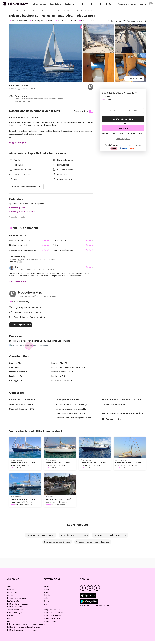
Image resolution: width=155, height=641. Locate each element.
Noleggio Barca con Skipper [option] (57, 542)
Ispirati (143, 4)
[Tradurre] (19, 261)
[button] (114, 21)
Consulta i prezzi (17, 207)
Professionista (13, 601)
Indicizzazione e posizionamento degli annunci (26, 624)
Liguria (46, 589)
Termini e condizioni (15, 610)
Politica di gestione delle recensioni (21, 630)
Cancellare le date (17, 217)
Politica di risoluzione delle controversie (23, 627)
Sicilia (46, 592)
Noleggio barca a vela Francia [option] (40, 535)
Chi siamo (11, 589)
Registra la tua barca (127, 4)
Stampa (10, 595)
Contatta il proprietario (21, 325)
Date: (104, 106)
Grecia (46, 601)
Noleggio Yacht (50, 621)
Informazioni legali (14, 613)
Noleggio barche (39, 4)
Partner (10, 615)
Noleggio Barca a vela (52, 610)
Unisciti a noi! (12, 618)
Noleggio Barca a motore (54, 613)
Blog (9, 621)
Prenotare (123, 128)
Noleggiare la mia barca (16, 598)
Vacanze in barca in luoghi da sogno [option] (92, 542)
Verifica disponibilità (123, 119)
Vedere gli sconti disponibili (22, 211)
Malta (46, 598)
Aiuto (9, 586)
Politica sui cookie (14, 607)
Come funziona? (13, 592)
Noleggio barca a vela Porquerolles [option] (110, 535)
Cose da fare (55, 4)
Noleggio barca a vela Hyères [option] (74, 535)
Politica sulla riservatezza (17, 604)
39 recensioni (21, 20)
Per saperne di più (114, 419)
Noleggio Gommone (52, 618)
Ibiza (45, 604)
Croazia (47, 595)
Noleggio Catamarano (52, 615)
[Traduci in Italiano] (91, 111)
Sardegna (47, 586)
